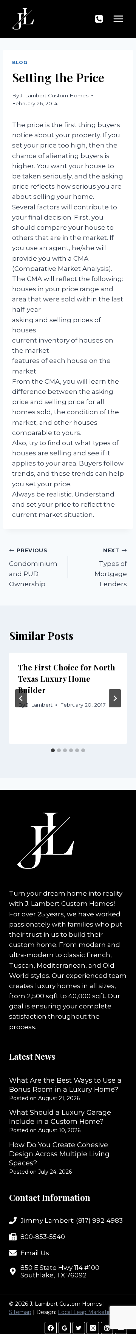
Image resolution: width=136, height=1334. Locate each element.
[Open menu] (118, 18)
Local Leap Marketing (86, 1312)
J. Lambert (39, 705)
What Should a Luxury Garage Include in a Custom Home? (60, 1117)
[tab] (53, 750)
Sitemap (20, 1312)
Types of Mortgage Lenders (110, 567)
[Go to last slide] (21, 698)
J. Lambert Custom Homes (54, 95)
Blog (19, 62)
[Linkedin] (107, 1328)
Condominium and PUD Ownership (33, 567)
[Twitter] (79, 1328)
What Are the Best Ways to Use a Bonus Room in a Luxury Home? (65, 1085)
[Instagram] (93, 1328)
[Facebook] (51, 1328)
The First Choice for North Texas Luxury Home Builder (66, 678)
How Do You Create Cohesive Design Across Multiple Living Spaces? (59, 1154)
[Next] (115, 698)
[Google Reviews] (65, 1328)
